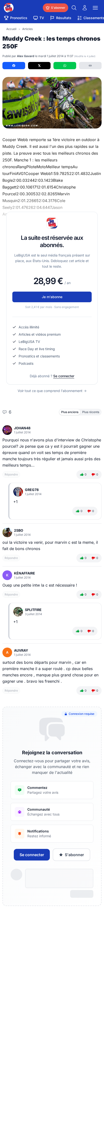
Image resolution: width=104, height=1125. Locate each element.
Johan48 (22, 428)
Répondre (11, 474)
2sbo (18, 530)
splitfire (33, 610)
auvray (21, 650)
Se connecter (63, 376)
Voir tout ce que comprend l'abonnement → (52, 391)
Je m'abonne (52, 297)
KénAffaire (24, 573)
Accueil (11, 29)
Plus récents (90, 412)
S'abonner (74, 854)
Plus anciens (69, 412)
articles (27, 29)
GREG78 (32, 490)
